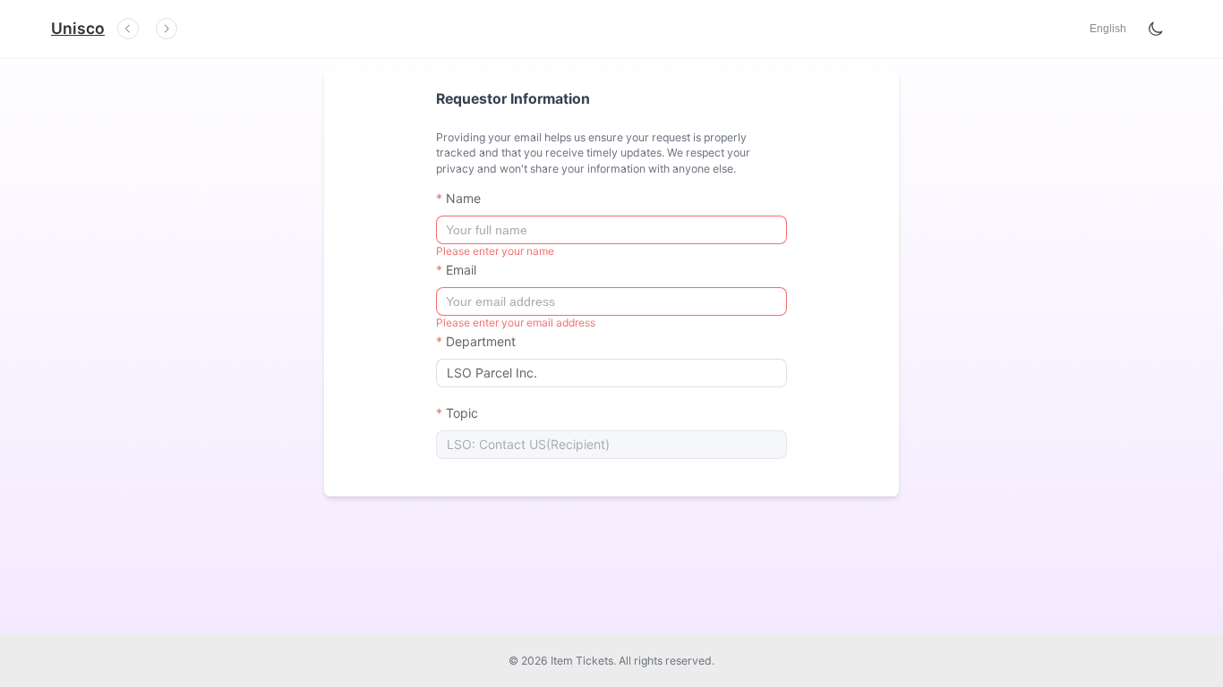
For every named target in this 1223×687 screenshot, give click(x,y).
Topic (462, 412)
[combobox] (609, 373)
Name (463, 198)
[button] (1107, 29)
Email (461, 269)
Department (481, 341)
